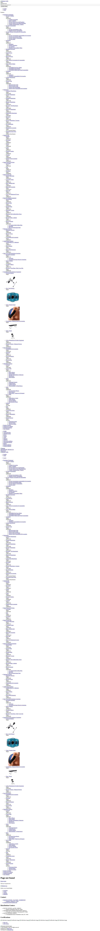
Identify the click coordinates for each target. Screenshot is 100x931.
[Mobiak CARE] (4, 1)
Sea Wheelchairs (9, 124)
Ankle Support (12, 399)
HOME (5, 431)
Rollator (7, 136)
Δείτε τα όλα (6, 923)
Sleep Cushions (9, 260)
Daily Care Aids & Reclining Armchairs (11, 253)
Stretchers (8, 352)
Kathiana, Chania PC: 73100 (12, 901)
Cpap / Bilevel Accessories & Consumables (15, 60)
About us (5, 438)
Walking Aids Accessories (11, 158)
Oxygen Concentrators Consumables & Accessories (20, 35)
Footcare (8, 403)
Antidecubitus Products (8, 241)
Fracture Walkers (12, 400)
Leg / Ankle (8, 394)
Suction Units (9, 81)
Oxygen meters (12, 39)
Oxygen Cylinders (10, 15)
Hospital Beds (9, 206)
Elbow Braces (12, 372)
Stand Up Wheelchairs (11, 109)
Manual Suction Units (13, 84)
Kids (7, 406)
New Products (6, 429)
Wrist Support (12, 377)
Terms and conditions (7, 441)
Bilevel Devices (9, 56)
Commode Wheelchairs (11, 91)
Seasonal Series (12, 422)
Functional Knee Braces (14, 390)
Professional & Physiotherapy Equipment (12, 271)
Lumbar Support (12, 384)
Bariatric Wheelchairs (10, 102)
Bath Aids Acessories (10, 187)
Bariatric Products (7, 425)
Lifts (7, 167)
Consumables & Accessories (12, 237)
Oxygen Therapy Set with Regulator (16, 22)
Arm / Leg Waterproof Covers (12, 194)
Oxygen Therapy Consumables (15, 38)
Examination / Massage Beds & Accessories (15, 321)
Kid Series (8, 116)
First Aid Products (7, 347)
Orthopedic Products (7, 363)
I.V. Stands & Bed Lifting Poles (15, 225)
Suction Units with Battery (14, 87)
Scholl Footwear (9, 417)
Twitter (4, 891)
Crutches (8, 155)
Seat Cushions (9, 246)
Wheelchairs (6, 89)
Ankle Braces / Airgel (13, 398)
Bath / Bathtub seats (10, 183)
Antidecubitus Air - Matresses (12, 242)
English (5, 8)
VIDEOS (5, 439)
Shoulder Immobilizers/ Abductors (16, 374)
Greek (4, 10)
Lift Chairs (8, 163)
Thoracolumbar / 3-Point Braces (15, 385)
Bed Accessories (9, 221)
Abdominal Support (13, 382)
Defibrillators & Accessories (12, 349)
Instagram (5, 894)
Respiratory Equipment (8, 14)
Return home (3, 881)
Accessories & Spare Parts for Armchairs (17, 259)
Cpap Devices (9, 52)
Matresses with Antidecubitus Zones (13, 214)
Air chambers (11, 46)
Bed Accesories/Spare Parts (14, 227)
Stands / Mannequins (10, 414)
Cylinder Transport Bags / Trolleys (16, 24)
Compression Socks (10, 410)
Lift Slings (8, 171)
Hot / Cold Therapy (10, 288)
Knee (7, 387)
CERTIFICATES (7, 433)
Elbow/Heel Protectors (11, 249)
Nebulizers (8, 40)
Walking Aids (6, 135)
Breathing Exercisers (10, 49)
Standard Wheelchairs (10, 98)
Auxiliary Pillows (10, 264)
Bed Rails (11, 226)
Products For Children (8, 426)
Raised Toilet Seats (10, 175)
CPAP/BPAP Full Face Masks (15, 67)
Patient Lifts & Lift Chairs (8, 162)
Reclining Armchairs (10, 254)
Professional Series (13, 421)
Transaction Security (7, 442)
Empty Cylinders (12, 20)
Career (4, 437)
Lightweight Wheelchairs (11, 113)
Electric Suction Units (13, 86)
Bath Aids (8, 190)
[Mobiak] (4, 885)
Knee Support (12, 392)
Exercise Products (10, 273)
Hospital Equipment (7, 427)
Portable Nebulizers (13, 45)
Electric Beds (9, 203)
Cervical (8, 365)
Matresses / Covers (10, 210)
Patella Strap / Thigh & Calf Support (16, 393)
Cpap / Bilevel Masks (10, 63)
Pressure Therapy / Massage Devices (14, 344)
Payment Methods (7, 446)
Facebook (5, 890)
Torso (7, 378)
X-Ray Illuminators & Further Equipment (15, 340)
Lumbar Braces (12, 383)
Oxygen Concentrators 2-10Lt (15, 29)
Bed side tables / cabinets (11, 217)
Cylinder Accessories (13, 19)
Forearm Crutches (10, 151)
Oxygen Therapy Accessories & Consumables (16, 31)
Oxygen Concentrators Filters (15, 36)
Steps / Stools (9, 330)
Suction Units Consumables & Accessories (18, 88)
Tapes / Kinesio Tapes (10, 304)
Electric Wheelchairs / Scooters (12, 120)
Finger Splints (12, 373)
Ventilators (8, 71)
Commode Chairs (10, 179)
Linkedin (5, 893)
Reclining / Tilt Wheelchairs (12, 105)
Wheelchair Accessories (11, 127)
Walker (7, 143)
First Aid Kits (9, 360)
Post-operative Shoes (13, 401)
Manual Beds (9, 199)
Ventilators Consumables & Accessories (17, 76)
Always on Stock (12, 424)
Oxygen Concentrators (11, 25)
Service (4, 435)
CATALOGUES (7, 432)
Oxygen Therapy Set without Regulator (17, 23)
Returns (5, 443)
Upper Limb (8, 368)
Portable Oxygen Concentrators (15, 30)
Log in (4, 458)
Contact (5, 436)
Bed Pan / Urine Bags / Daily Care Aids (14, 268)
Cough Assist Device (10, 77)
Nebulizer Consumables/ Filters (15, 47)
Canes (7, 147)
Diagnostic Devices (7, 228)
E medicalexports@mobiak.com (10, 902)
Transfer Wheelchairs (10, 94)
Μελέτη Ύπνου (9, 233)
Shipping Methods (7, 444)
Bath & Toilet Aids (7, 174)
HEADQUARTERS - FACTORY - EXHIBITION (14, 900)
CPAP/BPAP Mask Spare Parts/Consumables (18, 70)
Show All (5, 922)
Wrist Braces (11, 376)
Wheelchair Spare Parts (11, 131)
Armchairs (11, 258)
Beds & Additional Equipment (9, 198)
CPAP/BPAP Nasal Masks (14, 68)
